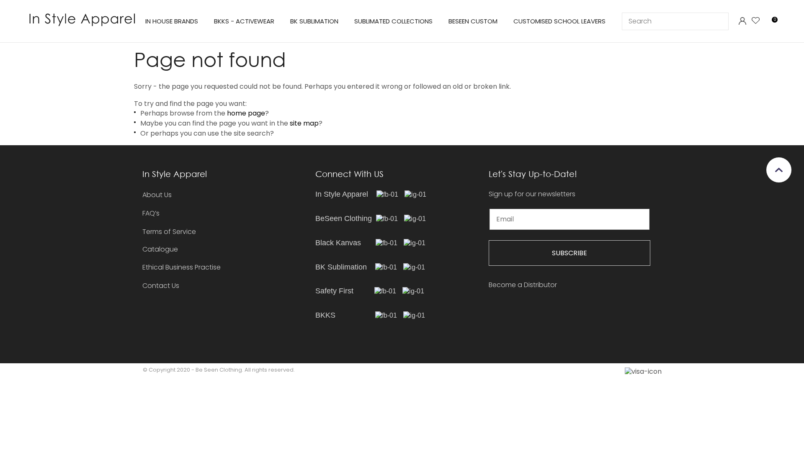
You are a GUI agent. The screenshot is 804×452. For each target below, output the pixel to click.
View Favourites (756, 21)
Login (742, 21)
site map (304, 123)
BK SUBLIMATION (314, 21)
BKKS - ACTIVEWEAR (244, 21)
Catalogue (160, 249)
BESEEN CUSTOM (472, 21)
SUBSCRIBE (569, 253)
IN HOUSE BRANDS (171, 21)
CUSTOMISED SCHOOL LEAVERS (559, 21)
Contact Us (160, 285)
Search (719, 21)
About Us (157, 195)
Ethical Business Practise (181, 267)
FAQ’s (151, 213)
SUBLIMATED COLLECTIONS (393, 21)
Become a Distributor (523, 285)
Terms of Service (169, 231)
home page (246, 113)
